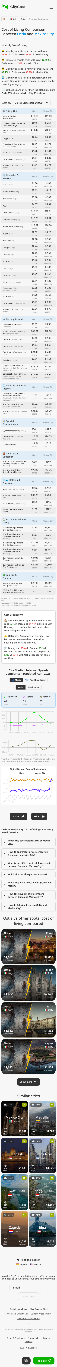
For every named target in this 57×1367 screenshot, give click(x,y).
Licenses (28, 1342)
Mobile (18, 680)
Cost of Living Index (18, 1309)
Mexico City (33, 687)
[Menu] (51, 7)
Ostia (23, 19)
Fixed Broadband (38, 680)
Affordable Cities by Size (17, 1314)
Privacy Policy (34, 1338)
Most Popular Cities (39, 1309)
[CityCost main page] (13, 7)
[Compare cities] (26, 1360)
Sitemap (46, 1338)
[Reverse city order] (4, 38)
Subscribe (28, 1296)
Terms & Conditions (16, 1338)
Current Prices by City (41, 1314)
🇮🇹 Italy (13, 19)
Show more (26, 1081)
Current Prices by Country (28, 1318)
